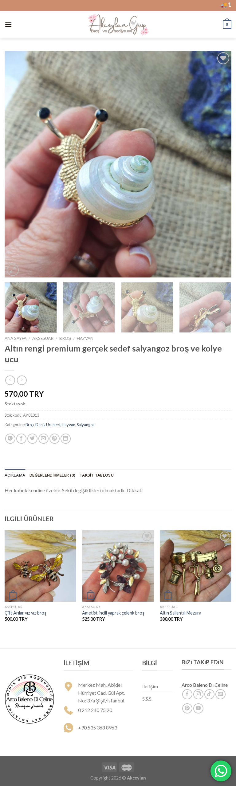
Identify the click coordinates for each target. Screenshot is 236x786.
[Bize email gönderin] (220, 694)
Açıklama (15, 475)
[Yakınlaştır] (13, 270)
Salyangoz (85, 424)
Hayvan (85, 338)
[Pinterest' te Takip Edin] (187, 708)
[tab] (15, 475)
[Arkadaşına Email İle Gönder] (43, 439)
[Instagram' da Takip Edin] (198, 694)
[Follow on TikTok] (209, 694)
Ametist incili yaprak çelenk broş (113, 612)
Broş (65, 338)
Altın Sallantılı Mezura (180, 612)
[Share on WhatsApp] (10, 439)
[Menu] (8, 24)
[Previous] (16, 164)
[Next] (219, 164)
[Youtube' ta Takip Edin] (198, 708)
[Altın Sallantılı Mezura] (195, 566)
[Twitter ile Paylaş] (32, 439)
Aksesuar (42, 338)
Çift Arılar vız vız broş (25, 612)
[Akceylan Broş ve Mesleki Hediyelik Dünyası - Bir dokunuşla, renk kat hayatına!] (118, 24)
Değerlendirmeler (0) (52, 475)
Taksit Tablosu (97, 475)
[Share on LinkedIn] (66, 439)
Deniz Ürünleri (47, 424)
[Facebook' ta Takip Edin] (187, 694)
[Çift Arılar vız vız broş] (40, 566)
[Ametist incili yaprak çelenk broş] (118, 566)
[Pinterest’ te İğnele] (54, 439)
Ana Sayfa (15, 338)
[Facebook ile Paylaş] (21, 439)
